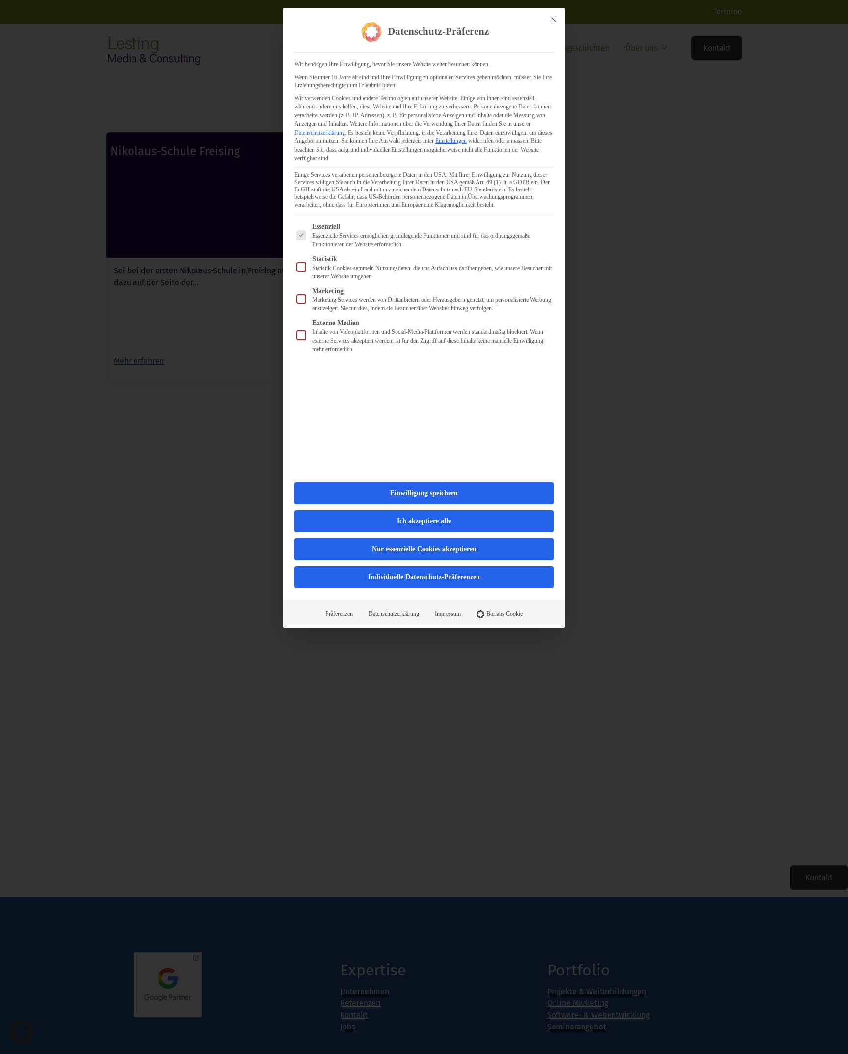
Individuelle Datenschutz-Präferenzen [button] (424, 577)
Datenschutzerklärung (319, 132)
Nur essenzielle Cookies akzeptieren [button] (424, 549)
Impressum (448, 613)
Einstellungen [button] (451, 140)
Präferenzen (339, 613)
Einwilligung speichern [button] (424, 493)
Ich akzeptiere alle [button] (424, 521)
